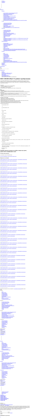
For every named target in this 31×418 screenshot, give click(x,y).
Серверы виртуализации (4, 398)
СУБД (4, 36)
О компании (3, 1)
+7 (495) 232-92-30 (2, 381)
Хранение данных (6, 54)
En (0, 67)
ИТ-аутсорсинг (6, 25)
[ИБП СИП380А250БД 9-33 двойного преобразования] (12, 284)
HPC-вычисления (6, 15)
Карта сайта (11, 404)
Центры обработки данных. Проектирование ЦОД (9, 362)
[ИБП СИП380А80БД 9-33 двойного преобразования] (12, 263)
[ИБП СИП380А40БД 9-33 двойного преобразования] (12, 255)
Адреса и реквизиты (5, 321)
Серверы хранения (3, 397)
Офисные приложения (5, 307)
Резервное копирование (5, 298)
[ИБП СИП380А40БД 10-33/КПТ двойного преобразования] (13, 188)
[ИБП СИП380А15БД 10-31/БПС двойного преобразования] (13, 159)
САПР (4, 37)
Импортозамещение (4, 41)
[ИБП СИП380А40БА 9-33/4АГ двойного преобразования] (13, 251)
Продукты (3, 28)
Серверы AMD (2, 396)
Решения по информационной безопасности (8, 305)
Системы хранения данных (5, 302)
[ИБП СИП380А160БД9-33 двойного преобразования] (12, 276)
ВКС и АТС (5, 32)
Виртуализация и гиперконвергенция (9, 13)
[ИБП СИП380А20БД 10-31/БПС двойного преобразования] (13, 176)
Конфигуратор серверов (5, 391)
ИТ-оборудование (6, 43)
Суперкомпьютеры (6, 56)
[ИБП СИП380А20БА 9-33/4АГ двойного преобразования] (13, 230)
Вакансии (3, 63)
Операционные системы (7, 35)
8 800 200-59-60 (2, 66)
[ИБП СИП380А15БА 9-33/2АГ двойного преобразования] (13, 201)
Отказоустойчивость (6, 55)
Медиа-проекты (6, 57)
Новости (3, 325)
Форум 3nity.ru (4, 393)
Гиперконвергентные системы (8, 60)
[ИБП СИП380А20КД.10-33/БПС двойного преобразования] (13, 238)
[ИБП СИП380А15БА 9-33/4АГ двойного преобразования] (13, 209)
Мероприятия (4, 376)
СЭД (2, 297)
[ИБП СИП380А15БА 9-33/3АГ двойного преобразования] (13, 205)
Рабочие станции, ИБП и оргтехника (7, 355)
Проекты (3, 51)
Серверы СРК (2, 400)
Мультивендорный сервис (7, 24)
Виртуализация (4, 292)
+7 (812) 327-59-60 (2, 332)
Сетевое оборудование (7, 31)
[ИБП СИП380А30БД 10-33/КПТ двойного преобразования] (13, 184)
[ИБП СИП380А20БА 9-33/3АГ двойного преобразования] (13, 226)
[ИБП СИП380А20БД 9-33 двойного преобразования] (12, 234)
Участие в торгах (4, 326)
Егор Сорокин (7, 405)
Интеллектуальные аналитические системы (8, 365)
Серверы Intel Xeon (3, 399)
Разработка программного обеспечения (9, 18)
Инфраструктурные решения (8, 34)
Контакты (3, 2)
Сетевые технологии (5, 295)
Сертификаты (4, 323)
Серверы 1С (2, 395)
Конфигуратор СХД (4, 392)
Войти (1, 413)
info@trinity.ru (2, 334)
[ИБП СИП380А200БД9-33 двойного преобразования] (12, 280)
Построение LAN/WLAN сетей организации (10, 17)
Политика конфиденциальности (4, 404)
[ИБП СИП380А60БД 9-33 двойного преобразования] (12, 259)
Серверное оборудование (7, 30)
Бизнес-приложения (6, 48)
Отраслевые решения (6, 16)
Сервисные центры (4, 322)
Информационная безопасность (8, 14)
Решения (1, 361)
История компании (4, 324)
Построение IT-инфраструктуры (6, 368)
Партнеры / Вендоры (5, 373)
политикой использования (17, 288)
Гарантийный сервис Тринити (8, 23)
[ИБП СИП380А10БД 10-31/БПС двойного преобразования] (13, 163)
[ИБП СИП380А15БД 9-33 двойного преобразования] (12, 213)
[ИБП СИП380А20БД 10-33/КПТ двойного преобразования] (13, 180)
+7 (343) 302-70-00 (2, 384)
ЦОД (4, 53)
